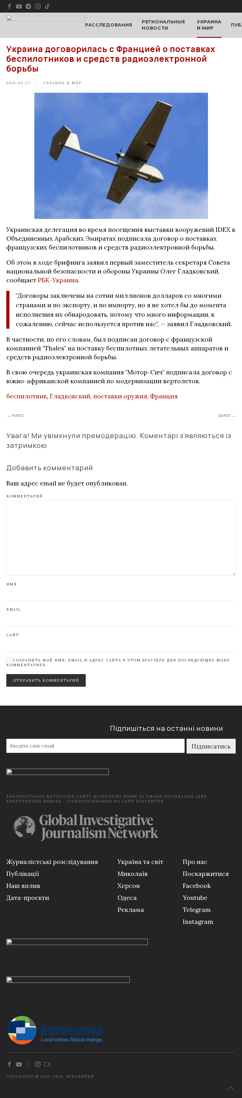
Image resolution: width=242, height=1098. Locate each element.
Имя (11, 584)
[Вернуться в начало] (45, 25)
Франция (164, 396)
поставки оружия (120, 396)
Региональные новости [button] (163, 25)
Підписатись (211, 746)
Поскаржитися (206, 874)
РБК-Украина (58, 280)
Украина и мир (209, 25)
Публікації (22, 874)
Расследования (108, 25)
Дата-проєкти (27, 897)
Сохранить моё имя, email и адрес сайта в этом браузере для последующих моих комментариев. (118, 662)
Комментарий (24, 496)
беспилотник (26, 396)
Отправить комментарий (46, 680)
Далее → (226, 415)
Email (13, 609)
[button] (231, 1088)
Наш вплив (23, 886)
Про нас (195, 862)
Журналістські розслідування (52, 862)
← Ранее (15, 415)
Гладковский (70, 396)
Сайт (12, 635)
